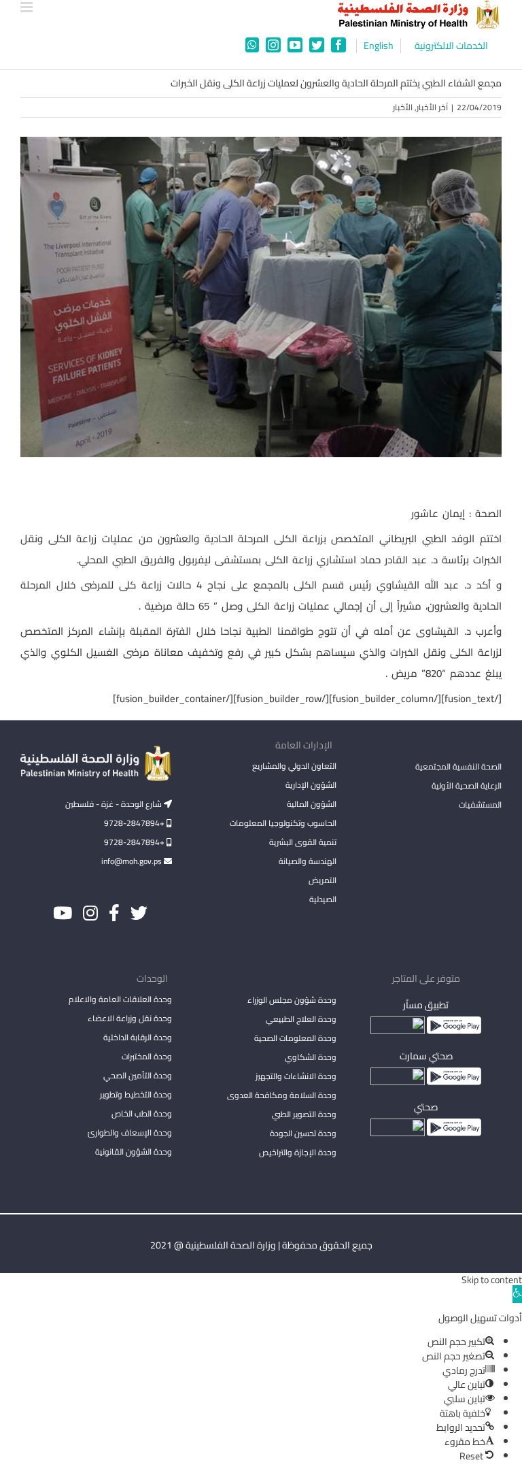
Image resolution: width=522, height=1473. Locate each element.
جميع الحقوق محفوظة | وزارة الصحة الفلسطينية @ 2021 (261, 1245)
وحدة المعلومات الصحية (295, 1038)
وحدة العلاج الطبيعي (301, 1019)
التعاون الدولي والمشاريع (294, 766)
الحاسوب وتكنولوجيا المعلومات (283, 823)
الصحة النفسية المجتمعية (458, 767)
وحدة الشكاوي (310, 1057)
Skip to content (492, 1280)
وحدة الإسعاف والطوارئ (130, 1132)
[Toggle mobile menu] (27, 7)
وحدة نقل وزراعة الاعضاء (130, 1018)
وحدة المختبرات (147, 1056)
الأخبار (403, 107)
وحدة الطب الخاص (141, 1113)
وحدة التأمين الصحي (137, 1075)
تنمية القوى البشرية (302, 842)
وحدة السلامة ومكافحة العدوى (281, 1095)
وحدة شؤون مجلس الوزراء (291, 1001)
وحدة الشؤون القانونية (133, 1151)
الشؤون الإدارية (310, 785)
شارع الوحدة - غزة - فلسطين (114, 804)
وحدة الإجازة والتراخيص (297, 1152)
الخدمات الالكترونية (451, 46)
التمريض (322, 880)
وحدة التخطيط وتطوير (136, 1094)
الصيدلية (322, 899)
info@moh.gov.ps (132, 861)
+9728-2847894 (135, 823)
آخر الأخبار (432, 107)
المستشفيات (480, 804)
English (379, 46)
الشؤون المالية (311, 804)
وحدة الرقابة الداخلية (137, 1037)
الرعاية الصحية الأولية (467, 785)
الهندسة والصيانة (307, 861)
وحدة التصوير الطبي (304, 1114)
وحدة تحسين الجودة (303, 1133)
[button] (517, 1294)
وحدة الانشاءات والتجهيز (296, 1076)
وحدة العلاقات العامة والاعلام (120, 999)
